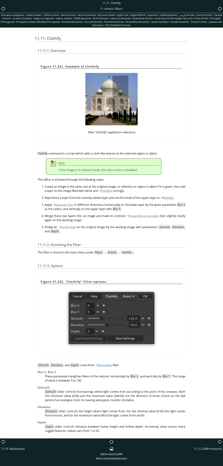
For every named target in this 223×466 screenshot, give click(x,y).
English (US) (123, 15)
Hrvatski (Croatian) (22, 18)
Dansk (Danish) (68, 15)
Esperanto (152, 15)
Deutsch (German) (86, 15)
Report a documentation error (111, 458)
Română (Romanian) (72, 21)
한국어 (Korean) (101, 18)
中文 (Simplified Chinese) (117, 25)
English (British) (138, 15)
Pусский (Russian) (93, 21)
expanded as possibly (143, 216)
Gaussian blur (64, 205)
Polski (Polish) (201, 18)
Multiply (168, 198)
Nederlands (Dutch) (143, 18)
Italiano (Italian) (64, 18)
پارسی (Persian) (187, 15)
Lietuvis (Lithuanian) (120, 18)
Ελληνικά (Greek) (106, 15)
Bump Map (105, 365)
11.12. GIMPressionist (208, 449)
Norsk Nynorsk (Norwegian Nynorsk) (173, 18)
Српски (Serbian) (160, 21)
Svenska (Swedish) (179, 21)
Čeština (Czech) (51, 15)
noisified (106, 191)
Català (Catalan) (34, 15)
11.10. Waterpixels (13, 449)
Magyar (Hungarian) (43, 18)
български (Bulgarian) (12, 15)
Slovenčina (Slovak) (114, 21)
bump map (68, 227)
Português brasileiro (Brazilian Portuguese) (38, 21)
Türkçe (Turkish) (199, 21)
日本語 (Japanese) (82, 18)
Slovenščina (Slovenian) (137, 21)
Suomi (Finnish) (204, 15)
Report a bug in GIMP (112, 453)
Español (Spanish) (168, 15)
